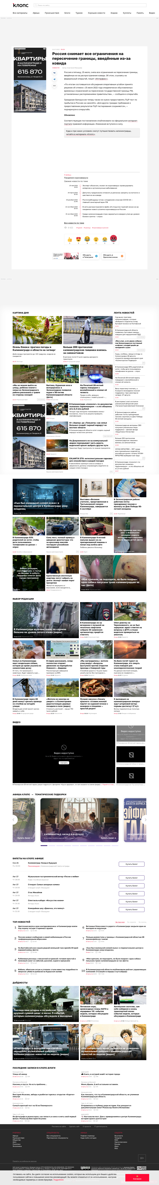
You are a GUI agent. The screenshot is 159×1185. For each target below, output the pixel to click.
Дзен (117, 1146)
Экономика (17, 1146)
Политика (16, 1144)
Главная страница (87, 1136)
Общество (17, 1140)
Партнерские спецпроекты (57, 1138)
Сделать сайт (74, 1126)
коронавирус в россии (100, 228)
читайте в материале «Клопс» (80, 134)
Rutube (117, 1144)
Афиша (36, 13)
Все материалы (20, 13)
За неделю (131, 922)
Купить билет (132, 864)
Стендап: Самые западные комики (43, 884)
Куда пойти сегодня (88, 1138)
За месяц (142, 922)
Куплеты (127, 13)
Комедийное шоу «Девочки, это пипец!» (46, 908)
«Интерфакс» (101, 79)
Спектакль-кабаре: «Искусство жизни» (46, 900)
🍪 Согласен (137, 1177)
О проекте (87, 1126)
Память (140, 13)
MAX (116, 1140)
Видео (152, 13)
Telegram (118, 1138)
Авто (14, 1142)
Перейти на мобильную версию (25, 1161)
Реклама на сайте (59, 1126)
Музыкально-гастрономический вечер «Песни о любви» (53, 876)
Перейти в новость (109, 784)
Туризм (79, 13)
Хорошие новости (96, 13)
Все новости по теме (74, 223)
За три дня (119, 922)
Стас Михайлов (35, 892)
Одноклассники (121, 1142)
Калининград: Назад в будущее (42, 863)
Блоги (67, 13)
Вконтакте (119, 1136)
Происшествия (52, 13)
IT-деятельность (100, 1126)
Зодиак (114, 13)
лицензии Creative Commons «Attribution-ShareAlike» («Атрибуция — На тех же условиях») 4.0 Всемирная (113, 1168)
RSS (116, 1148)
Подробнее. (58, 1180)
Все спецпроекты (54, 1136)
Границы (88, 228)
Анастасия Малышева (74, 68)
